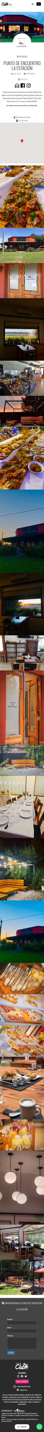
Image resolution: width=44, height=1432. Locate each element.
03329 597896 (23, 120)
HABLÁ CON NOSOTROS (23, 1386)
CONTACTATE (23, 1390)
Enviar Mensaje (30, 74)
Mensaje (10, 1336)
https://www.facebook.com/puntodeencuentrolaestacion (23, 85)
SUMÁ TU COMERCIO (22, 1381)
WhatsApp (24, 79)
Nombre (10, 1319)
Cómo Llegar (16, 74)
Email (9, 1328)
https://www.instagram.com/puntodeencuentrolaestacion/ (29, 85)
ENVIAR (11, 1353)
